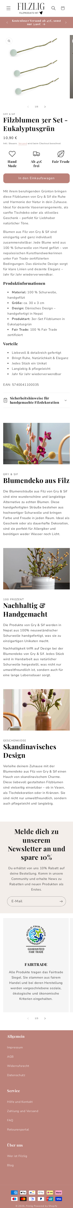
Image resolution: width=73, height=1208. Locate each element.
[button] (8, 8)
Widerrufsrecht (18, 1066)
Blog (10, 1165)
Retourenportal (18, 1129)
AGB (10, 1057)
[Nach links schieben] (28, 107)
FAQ (10, 1120)
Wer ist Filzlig (17, 1156)
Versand (22, 143)
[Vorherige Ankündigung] (7, 22)
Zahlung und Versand (22, 1111)
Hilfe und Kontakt (20, 1102)
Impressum (15, 1047)
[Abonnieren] (61, 901)
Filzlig (29, 1206)
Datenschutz (16, 1075)
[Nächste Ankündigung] (66, 22)
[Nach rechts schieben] (45, 107)
